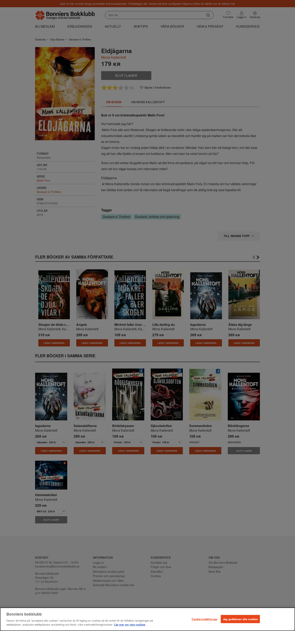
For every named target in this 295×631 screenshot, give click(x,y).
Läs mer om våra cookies (129, 624)
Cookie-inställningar (204, 619)
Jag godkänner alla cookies (240, 619)
